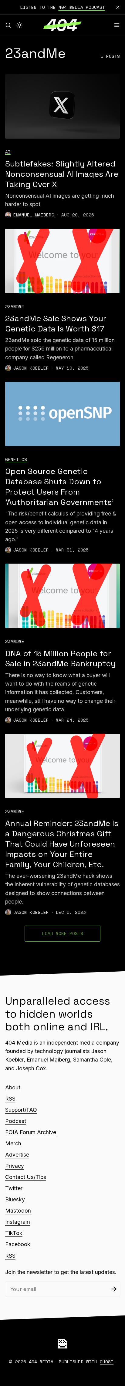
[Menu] (117, 25)
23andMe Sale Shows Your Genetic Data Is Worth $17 (55, 323)
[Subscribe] (114, 1289)
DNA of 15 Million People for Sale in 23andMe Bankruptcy (60, 658)
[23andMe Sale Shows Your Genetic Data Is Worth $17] (62, 261)
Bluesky (15, 1199)
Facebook (17, 1244)
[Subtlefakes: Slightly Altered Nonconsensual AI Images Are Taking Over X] (62, 106)
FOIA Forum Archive (30, 1132)
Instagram (17, 1222)
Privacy (14, 1166)
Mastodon (18, 1210)
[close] (118, 7)
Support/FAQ (21, 1110)
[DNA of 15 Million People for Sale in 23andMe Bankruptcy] (62, 596)
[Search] (8, 25)
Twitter (13, 1188)
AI (8, 152)
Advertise (17, 1154)
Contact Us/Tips (25, 1177)
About (12, 1087)
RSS (10, 1098)
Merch (13, 1143)
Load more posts (62, 933)
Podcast (15, 1121)
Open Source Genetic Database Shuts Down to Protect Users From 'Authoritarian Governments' (59, 486)
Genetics (16, 459)
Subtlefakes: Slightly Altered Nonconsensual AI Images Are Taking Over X (61, 174)
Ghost (106, 1361)
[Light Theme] (19, 25)
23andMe (14, 306)
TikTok (13, 1233)
